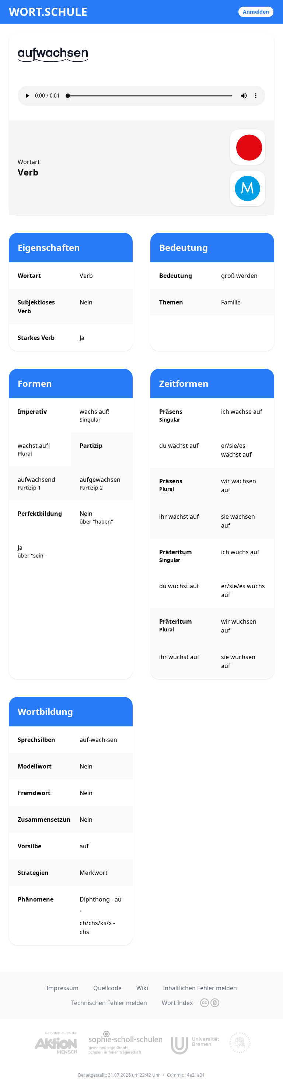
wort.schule (48, 11)
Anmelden (256, 11)
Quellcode (107, 988)
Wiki (142, 988)
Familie (231, 302)
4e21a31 (196, 1075)
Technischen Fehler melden (109, 1003)
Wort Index (177, 1003)
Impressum (62, 988)
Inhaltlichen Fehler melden (200, 988)
